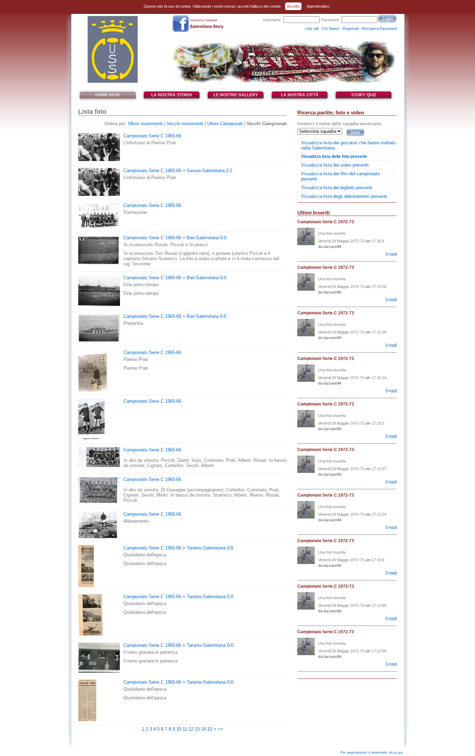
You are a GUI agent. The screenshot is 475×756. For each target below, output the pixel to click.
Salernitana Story (112, 49)
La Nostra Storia (171, 95)
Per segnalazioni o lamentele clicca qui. (372, 752)
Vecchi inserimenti (185, 123)
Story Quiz (363, 95)
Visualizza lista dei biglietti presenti (336, 187)
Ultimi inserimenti (145, 123)
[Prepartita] (99, 341)
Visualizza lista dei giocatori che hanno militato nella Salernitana (348, 145)
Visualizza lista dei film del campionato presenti (340, 176)
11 (185, 729)
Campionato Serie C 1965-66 (152, 135)
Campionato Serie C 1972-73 (325, 221)
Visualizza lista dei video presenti (335, 165)
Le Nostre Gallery (236, 95)
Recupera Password (379, 28)
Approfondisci (318, 6)
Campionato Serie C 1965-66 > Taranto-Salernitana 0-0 (178, 547)
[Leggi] (391, 254)
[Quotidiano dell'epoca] (86, 585)
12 (190, 729)
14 (203, 729)
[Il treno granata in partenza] (99, 671)
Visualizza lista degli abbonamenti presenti (344, 196)
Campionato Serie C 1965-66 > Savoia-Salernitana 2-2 (177, 170)
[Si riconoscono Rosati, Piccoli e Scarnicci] (99, 263)
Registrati (351, 28)
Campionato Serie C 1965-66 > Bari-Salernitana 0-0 (174, 237)
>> (220, 729)
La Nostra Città (300, 95)
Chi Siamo (330, 28)
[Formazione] (99, 226)
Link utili (312, 28)
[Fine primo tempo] (99, 305)
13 (197, 729)
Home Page (107, 95)
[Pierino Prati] (93, 390)
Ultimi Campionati (225, 123)
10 (178, 729)
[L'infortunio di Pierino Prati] (99, 159)
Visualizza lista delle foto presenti (334, 156)
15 (209, 729)
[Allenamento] (99, 536)
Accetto (293, 6)
